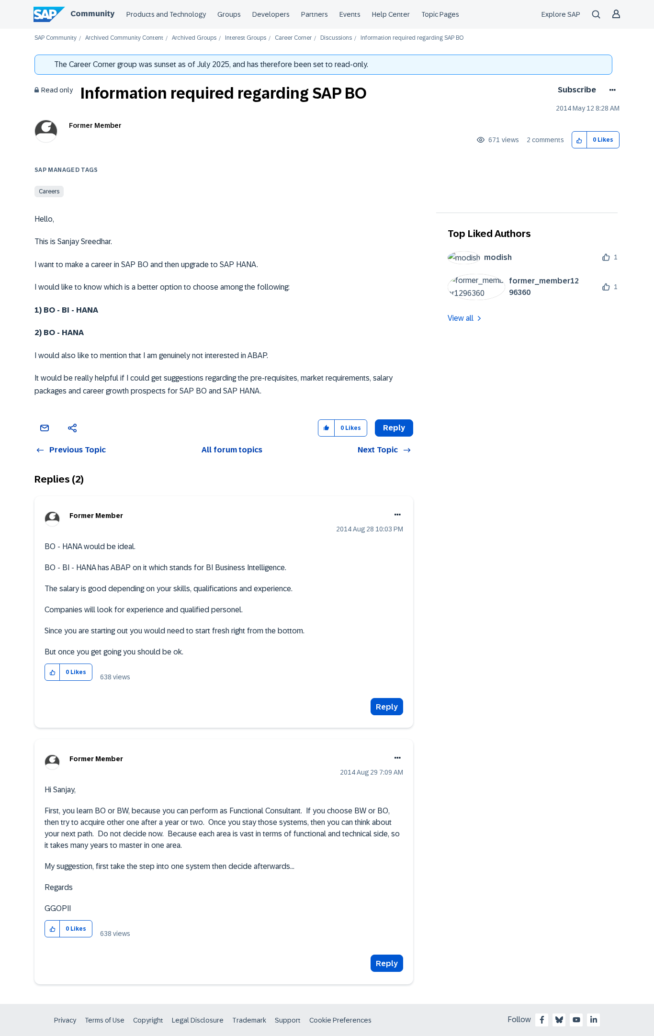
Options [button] (611, 90)
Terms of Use (104, 1020)
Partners (314, 14)
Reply (387, 707)
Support (288, 1020)
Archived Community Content (124, 38)
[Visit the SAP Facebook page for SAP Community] (542, 1020)
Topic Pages (440, 14)
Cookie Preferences (340, 1020)
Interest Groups (245, 38)
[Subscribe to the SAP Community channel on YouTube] (576, 1020)
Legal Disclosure (198, 1020)
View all (461, 318)
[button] (579, 140)
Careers (49, 191)
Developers (271, 14)
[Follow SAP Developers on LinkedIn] (594, 1020)
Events (350, 14)
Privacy (65, 1020)
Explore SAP (560, 14)
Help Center (391, 14)
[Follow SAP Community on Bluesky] (559, 1020)
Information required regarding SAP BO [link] (412, 38)
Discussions (336, 38)
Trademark (249, 1020)
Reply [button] (394, 428)
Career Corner (293, 38)
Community (92, 14)
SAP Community (55, 38)
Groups (229, 14)
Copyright (148, 1020)
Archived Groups (194, 38)
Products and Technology (166, 14)
